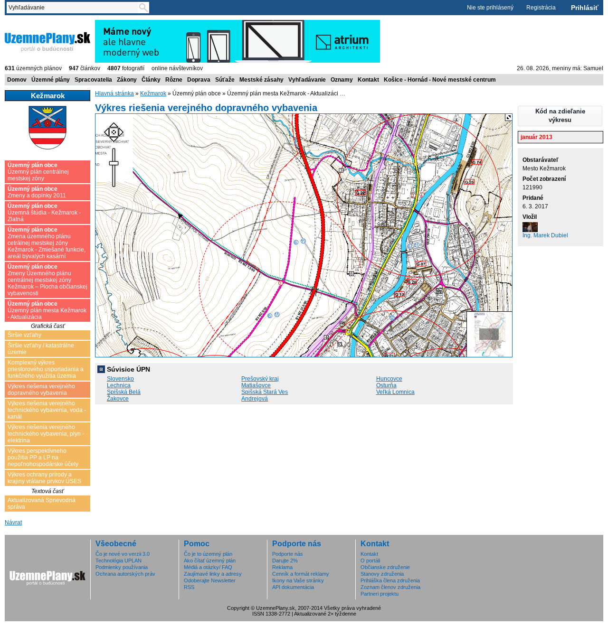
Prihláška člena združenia (390, 580)
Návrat (13, 522)
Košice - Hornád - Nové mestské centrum (440, 79)
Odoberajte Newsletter (210, 580)
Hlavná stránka (114, 93)
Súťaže (225, 79)
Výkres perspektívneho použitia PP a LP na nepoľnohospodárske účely (43, 457)
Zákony (127, 79)
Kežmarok (153, 93)
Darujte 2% (285, 560)
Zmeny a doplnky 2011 (37, 192)
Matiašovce (256, 385)
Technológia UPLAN (118, 560)
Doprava (198, 79)
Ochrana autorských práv (125, 574)
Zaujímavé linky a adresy (213, 574)
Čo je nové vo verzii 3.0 (122, 554)
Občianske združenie (385, 567)
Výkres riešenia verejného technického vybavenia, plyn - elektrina (46, 434)
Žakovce (118, 398)
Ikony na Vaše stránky (298, 580)
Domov (17, 79)
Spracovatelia (93, 79)
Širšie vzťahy (24, 335)
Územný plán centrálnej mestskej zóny (38, 172)
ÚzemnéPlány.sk (27, 23)
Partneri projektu (380, 594)
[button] (560, 116)
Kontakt (368, 79)
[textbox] (74, 7)
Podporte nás (287, 554)
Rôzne (173, 79)
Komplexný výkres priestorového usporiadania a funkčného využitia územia (46, 369)
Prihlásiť (584, 7)
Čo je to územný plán (208, 554)
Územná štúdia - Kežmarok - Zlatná (44, 213)
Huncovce (389, 378)
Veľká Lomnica (395, 392)
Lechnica (119, 385)
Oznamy (342, 79)
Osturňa (386, 385)
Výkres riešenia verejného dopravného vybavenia (41, 389)
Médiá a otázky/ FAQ (208, 567)
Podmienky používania (121, 567)
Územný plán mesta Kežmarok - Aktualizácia (47, 310)
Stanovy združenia (382, 574)
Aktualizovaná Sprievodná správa (42, 503)
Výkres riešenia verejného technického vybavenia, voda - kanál (47, 410)
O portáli (370, 560)
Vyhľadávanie (307, 79)
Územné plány (50, 79)
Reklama (282, 567)
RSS (189, 587)
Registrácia (541, 7)
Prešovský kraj (260, 378)
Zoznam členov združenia (390, 587)
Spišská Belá (124, 392)
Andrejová (254, 398)
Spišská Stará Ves (264, 392)
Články (151, 79)
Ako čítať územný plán (210, 560)
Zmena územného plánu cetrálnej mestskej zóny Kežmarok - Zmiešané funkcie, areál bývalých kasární (47, 243)
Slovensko (120, 378)
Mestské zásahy (261, 79)
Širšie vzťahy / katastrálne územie (41, 348)
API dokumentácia (293, 587)
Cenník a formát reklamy (300, 574)
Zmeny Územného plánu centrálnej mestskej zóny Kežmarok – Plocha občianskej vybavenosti (47, 280)
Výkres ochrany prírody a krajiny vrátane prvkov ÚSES (44, 478)
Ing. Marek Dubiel (545, 235)
